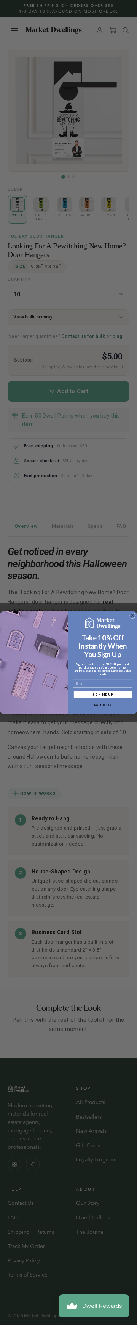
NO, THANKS (102, 705)
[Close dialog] (132, 615)
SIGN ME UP (102, 694)
